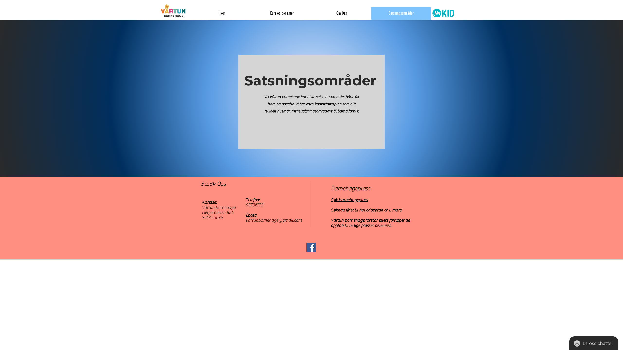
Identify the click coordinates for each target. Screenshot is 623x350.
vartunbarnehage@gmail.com (274, 220)
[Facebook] (311, 247)
